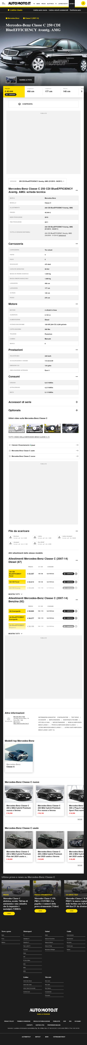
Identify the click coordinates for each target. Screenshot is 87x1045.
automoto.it (26, 1037)
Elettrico (3, 942)
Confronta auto (75, 10)
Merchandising (54, 720)
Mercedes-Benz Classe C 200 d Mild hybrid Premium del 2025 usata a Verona (50, 854)
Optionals (14, 410)
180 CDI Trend (14, 582)
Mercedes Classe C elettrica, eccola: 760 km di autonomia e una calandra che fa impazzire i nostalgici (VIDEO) (15, 903)
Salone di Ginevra (49, 942)
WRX (24, 971)
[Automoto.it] (19, 3)
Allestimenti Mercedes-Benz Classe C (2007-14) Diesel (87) (38, 560)
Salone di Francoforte (50, 938)
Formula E (25, 949)
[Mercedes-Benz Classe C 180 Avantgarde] (76, 611)
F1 (24, 935)
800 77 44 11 (16, 722)
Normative (69, 942)
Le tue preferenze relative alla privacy (33, 1044)
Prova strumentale (43, 895)
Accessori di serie (19, 402)
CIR (24, 956)
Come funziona (70, 935)
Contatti (29, 1025)
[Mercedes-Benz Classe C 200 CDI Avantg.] (76, 588)
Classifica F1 (26, 942)
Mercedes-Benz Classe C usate (23, 450)
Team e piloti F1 (26, 946)
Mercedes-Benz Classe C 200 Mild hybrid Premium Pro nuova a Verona (49, 808)
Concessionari (48, 991)
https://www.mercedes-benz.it (21, 723)
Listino (25, 977)
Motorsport (27, 931)
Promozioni (47, 995)
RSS (70, 1021)
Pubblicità (56, 1021)
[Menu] (4, 3)
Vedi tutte (80, 819)
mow (46, 1037)
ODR (64, 1021)
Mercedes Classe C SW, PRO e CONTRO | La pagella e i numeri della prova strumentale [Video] (46, 902)
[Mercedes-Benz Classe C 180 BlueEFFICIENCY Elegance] (76, 626)
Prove (6, 895)
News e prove (6, 931)
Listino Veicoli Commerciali (29, 988)
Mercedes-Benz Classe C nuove (23, 456)
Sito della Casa (44, 722)
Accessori (42, 720)
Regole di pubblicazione (41, 1021)
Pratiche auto (70, 946)
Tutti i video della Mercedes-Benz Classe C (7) (29, 437)
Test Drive (75, 717)
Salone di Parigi (48, 946)
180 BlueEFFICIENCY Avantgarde (16, 618)
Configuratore (63, 717)
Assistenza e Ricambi (70, 720)
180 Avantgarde (14, 611)
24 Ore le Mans (26, 960)
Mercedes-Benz (13, 18)
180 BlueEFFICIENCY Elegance (16, 626)
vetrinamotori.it (59, 1037)
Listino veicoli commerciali (58, 10)
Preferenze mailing (53, 1025)
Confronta (12, 94)
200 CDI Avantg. (15, 588)
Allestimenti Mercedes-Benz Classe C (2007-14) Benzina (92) (38, 599)
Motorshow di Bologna (50, 949)
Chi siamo (78, 1021)
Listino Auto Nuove (27, 981)
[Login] (83, 3)
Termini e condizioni (23, 1021)
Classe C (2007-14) (32, 18)
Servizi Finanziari (59, 722)
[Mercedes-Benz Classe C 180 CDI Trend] (76, 582)
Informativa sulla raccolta (9, 1044)
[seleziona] (62, 235)
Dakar (24, 953)
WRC (24, 967)
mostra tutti (14, 594)
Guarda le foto (25, 80)
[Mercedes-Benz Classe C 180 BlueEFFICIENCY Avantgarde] (76, 618)
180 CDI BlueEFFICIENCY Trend (15, 574)
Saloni (47, 931)
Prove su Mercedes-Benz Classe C (64, 725)
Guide (69, 931)
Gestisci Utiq (40, 1025)
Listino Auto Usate (27, 984)
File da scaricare (18, 531)
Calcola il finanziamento (21, 445)
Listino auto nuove (40, 10)
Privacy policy (9, 1021)
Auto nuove (47, 981)
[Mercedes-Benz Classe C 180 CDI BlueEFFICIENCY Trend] (76, 573)
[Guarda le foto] (11, 80)
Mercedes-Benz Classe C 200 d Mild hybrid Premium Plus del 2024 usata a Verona (18, 855)
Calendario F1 (26, 938)
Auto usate (47, 984)
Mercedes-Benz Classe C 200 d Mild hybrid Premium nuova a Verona (18, 808)
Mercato (48, 977)
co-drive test (72, 895)
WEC (24, 964)
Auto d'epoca (48, 988)
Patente (68, 949)
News (3, 935)
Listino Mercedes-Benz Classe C (50, 727)
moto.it (37, 1037)
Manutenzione (70, 938)
